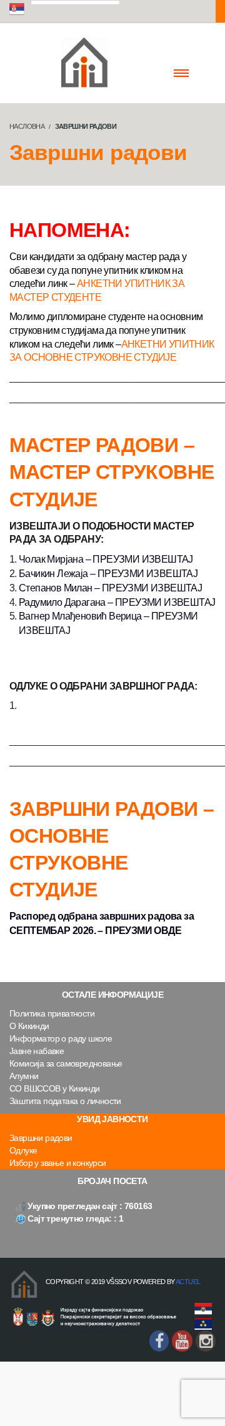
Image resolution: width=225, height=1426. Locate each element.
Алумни (23, 1076)
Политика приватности (51, 1013)
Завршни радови (40, 1138)
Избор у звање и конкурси (57, 1163)
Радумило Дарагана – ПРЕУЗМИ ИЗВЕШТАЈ (117, 602)
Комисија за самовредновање (65, 1063)
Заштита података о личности (65, 1101)
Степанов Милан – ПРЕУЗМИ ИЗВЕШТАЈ (110, 588)
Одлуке (23, 1150)
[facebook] (159, 1341)
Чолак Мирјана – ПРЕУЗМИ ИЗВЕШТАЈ (106, 559)
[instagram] (206, 1341)
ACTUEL (188, 1281)
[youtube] (182, 1341)
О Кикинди (29, 1026)
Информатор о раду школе (60, 1038)
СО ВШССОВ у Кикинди (54, 1088)
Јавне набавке (36, 1051)
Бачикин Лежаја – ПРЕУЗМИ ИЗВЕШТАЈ (108, 573)
